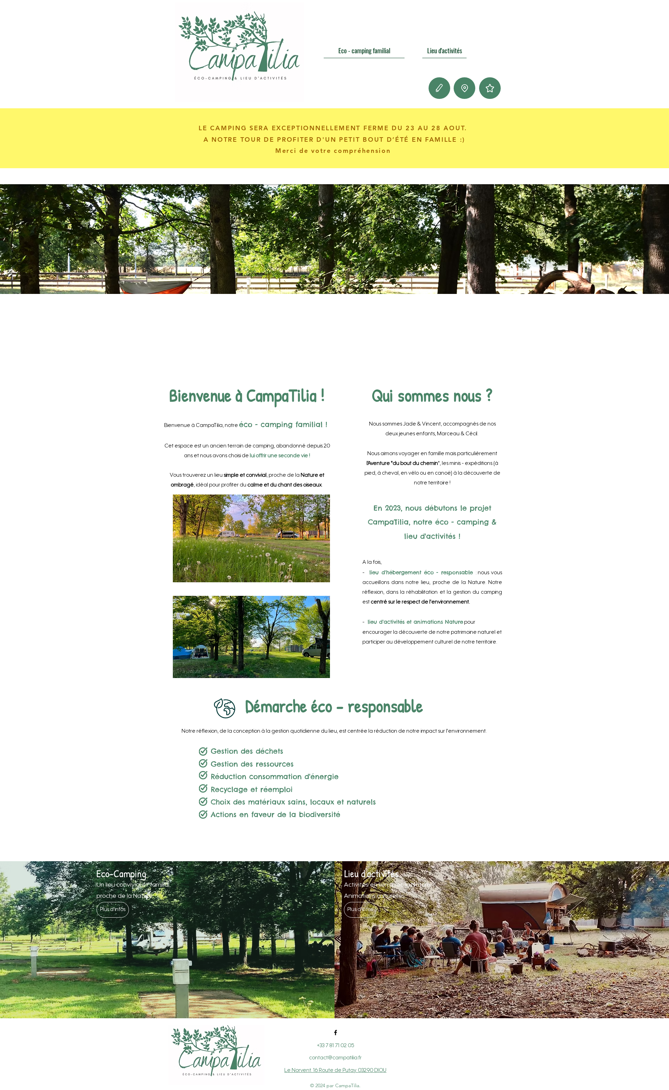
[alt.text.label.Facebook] (335, 1032)
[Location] (464, 88)
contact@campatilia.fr (335, 1058)
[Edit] (439, 88)
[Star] (490, 88)
